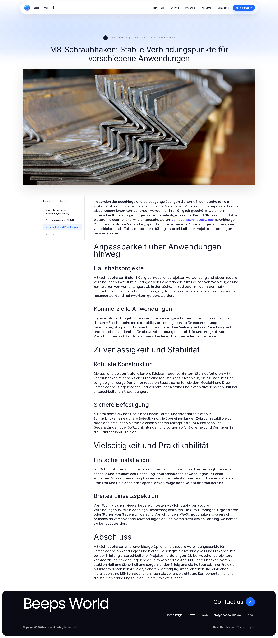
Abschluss (51, 234)
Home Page (174, 615)
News (191, 615)
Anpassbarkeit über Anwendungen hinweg (57, 211)
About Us (218, 627)
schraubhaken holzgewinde (193, 220)
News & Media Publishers (162, 37)
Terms (241, 627)
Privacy (230, 627)
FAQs (204, 615)
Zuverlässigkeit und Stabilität (61, 220)
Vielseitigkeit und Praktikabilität (62, 227)
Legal (251, 627)
